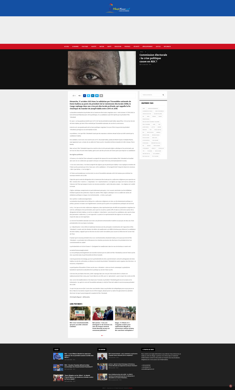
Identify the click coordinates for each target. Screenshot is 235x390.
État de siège (155, 156)
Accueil (66, 46)
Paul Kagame (155, 140)
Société (93, 46)
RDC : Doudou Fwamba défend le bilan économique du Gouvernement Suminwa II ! (79, 366)
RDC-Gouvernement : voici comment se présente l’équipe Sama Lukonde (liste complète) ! (123, 354)
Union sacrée (158, 151)
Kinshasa (145, 129)
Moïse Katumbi (146, 135)
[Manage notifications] (230, 386)
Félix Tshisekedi (146, 124)
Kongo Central (157, 129)
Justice (158, 46)
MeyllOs (130, 388)
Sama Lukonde (156, 145)
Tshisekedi (149, 151)
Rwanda (149, 145)
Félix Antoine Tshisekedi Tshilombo (151, 121)
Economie (75, 46)
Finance (154, 116)
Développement (148, 46)
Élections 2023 (146, 156)
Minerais (158, 132)
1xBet (144, 108)
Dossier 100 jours (158, 113)
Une (145, 51)
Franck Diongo (146, 119)
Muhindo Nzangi (156, 135)
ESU (143, 116)
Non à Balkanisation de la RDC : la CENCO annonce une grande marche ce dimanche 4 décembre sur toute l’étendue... (121, 376)
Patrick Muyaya (146, 140)
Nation (102, 46)
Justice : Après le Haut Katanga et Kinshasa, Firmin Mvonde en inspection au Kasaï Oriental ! (123, 365)
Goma (154, 124)
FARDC (148, 116)
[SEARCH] (163, 95)
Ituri (159, 124)
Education (118, 46)
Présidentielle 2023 (155, 143)
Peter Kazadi (145, 143)
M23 (143, 132)
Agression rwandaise (153, 108)
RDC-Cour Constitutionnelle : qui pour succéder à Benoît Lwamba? (79, 325)
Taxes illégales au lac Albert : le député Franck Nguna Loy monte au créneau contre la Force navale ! (79, 377)
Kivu (151, 129)
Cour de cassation (147, 113)
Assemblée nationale (147, 111)
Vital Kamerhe (156, 153)
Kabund (159, 127)
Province (127, 46)
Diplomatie (167, 46)
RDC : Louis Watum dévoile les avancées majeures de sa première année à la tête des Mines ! (79, 355)
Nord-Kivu (154, 137)
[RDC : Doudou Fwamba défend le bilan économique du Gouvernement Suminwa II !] (58, 367)
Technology (161, 148)
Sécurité (136, 46)
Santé (109, 46)
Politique (85, 46)
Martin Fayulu (150, 132)
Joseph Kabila (146, 127)
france (160, 116)
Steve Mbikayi (146, 148)
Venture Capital (146, 153)
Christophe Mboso (159, 111)
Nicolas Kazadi (146, 137)
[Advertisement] (117, 30)
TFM (143, 151)
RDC (143, 145)
